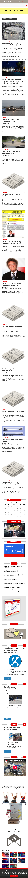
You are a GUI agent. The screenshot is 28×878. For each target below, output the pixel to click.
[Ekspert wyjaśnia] (14, 796)
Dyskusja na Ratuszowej (9, 558)
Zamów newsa (17, 1)
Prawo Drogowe (14, 11)
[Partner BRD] (14, 813)
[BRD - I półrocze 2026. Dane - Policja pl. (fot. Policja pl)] (5, 854)
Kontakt (9, 1)
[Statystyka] (15, 633)
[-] (13, 854)
